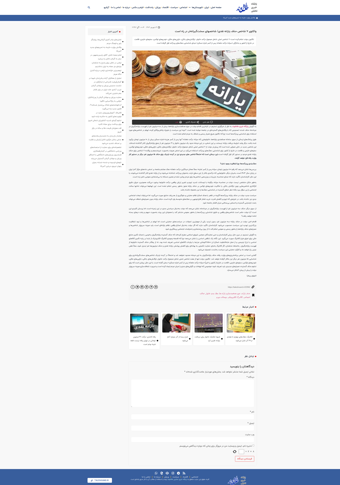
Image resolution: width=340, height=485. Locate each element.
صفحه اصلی (216, 7)
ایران (207, 7)
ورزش (157, 7)
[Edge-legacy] (161, 473)
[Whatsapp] (156, 473)
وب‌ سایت (249, 435)
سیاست (174, 7)
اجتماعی (183, 7)
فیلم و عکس (137, 7)
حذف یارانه (245, 293)
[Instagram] (172, 473)
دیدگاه (250, 377)
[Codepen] (167, 473)
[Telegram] (178, 473)
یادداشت (149, 7)
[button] (89, 7)
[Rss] (183, 473)
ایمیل (251, 423)
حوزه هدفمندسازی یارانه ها (229, 293)
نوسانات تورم (221, 297)
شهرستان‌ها (197, 7)
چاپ (176, 122)
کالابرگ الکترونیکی (235, 297)
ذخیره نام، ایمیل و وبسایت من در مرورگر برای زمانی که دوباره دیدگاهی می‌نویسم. (215, 446)
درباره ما (126, 7)
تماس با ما (116, 7)
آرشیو (106, 7)
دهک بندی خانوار (212, 293)
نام (252, 412)
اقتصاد (165, 7)
